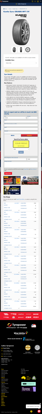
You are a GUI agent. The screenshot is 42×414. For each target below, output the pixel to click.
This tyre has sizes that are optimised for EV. (14, 71)
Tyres (2, 369)
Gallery (3, 402)
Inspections (3, 386)
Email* (5, 127)
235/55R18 (16, 212)
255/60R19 (16, 265)
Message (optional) (7, 161)
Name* (5, 120)
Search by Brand (4, 373)
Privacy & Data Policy (7, 412)
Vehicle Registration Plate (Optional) (11, 157)
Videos (2, 404)
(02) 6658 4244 (7, 354)
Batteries (2, 385)
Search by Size (4, 372)
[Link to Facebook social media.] (31, 411)
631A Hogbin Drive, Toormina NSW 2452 (8, 351)
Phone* (10, 123)
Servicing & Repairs (5, 387)
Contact (3, 395)
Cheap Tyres (23, 373)
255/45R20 (16, 292)
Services (3, 382)
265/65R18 (16, 221)
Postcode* (6, 131)
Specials (3, 393)
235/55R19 (16, 238)
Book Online (4, 396)
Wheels (3, 377)
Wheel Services (4, 390)
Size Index (23, 369)
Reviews (3, 405)
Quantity (28, 116)
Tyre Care (3, 374)
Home (5, 8)
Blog (2, 398)
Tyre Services (3, 389)
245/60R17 (16, 203)
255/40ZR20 (16, 274)
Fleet (2, 399)
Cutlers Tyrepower (22, 4)
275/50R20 (16, 301)
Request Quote (8, 173)
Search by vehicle (20, 199)
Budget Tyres (23, 372)
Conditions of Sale (14, 412)
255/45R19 (16, 256)
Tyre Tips (3, 376)
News (2, 401)
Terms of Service (33, 169)
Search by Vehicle (4, 370)
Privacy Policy (26, 169)
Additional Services (5, 392)
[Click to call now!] (32, 1)
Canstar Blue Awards (25, 370)
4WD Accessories (4, 383)
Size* (5, 116)
